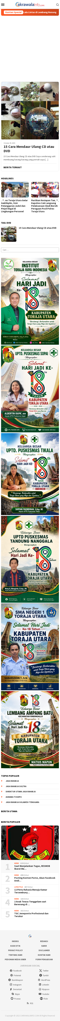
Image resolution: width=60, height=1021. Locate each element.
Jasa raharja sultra (16, 786)
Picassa (17, 998)
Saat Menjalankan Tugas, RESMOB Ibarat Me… (32, 867)
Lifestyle (18, 887)
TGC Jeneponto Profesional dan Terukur (31, 915)
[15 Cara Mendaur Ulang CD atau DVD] (30, 111)
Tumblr (46, 975)
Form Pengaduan (44, 959)
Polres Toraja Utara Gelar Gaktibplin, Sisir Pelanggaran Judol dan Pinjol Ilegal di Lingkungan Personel (14, 206)
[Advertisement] (30, 47)
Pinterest (17, 975)
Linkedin (45, 984)
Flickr (46, 998)
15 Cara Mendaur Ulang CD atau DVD (29, 148)
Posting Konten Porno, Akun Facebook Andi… (34, 879)
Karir (44, 946)
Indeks (15, 941)
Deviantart (17, 989)
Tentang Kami (15, 955)
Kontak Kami (44, 955)
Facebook (17, 970)
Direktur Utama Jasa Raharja (21, 791)
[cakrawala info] (30, 4)
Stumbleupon (17, 980)
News (16, 863)
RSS (31, 1003)
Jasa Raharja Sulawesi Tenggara (22, 802)
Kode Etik (15, 946)
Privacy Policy (15, 950)
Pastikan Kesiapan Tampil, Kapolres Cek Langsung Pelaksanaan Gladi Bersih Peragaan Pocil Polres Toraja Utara (45, 206)
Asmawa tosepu (14, 797)
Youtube (45, 994)
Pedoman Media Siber (15, 959)
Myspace (45, 989)
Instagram (17, 984)
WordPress (45, 980)
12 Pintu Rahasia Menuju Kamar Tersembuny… (30, 891)
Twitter (45, 970)
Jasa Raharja (12, 781)
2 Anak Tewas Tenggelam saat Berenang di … (30, 903)
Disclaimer (44, 950)
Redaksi (44, 941)
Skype (17, 994)
